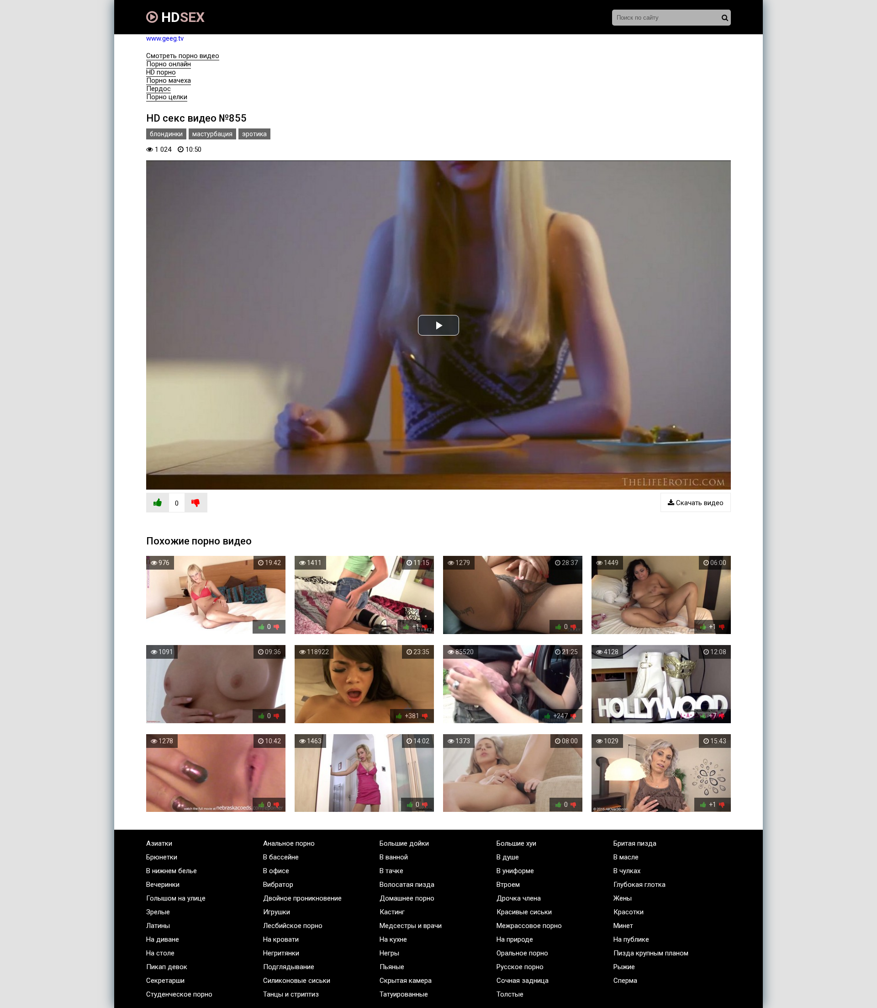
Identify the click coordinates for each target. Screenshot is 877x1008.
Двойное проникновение (302, 898)
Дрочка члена (519, 898)
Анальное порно (289, 843)
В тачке (391, 871)
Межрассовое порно (529, 926)
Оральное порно (522, 953)
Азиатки (159, 843)
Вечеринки (163, 884)
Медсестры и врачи (411, 926)
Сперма (625, 980)
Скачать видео (699, 503)
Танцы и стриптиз (291, 994)
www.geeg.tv (165, 38)
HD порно (161, 72)
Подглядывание (288, 967)
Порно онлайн (168, 64)
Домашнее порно (407, 898)
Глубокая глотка (639, 884)
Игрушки (276, 912)
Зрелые (158, 912)
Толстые (510, 994)
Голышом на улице (176, 898)
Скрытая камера (406, 980)
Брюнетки (161, 857)
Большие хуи (516, 843)
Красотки (628, 912)
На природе (515, 939)
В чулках (626, 871)
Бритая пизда (634, 843)
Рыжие (624, 967)
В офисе (276, 871)
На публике (631, 939)
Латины (158, 926)
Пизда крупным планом (650, 953)
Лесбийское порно (292, 926)
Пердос (158, 89)
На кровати (281, 939)
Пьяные (392, 967)
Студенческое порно (179, 994)
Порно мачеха (168, 80)
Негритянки (281, 953)
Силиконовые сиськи (296, 980)
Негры (389, 953)
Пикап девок (166, 967)
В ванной (394, 857)
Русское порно (520, 967)
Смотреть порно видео (182, 56)
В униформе (515, 871)
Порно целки (166, 97)
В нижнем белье (171, 871)
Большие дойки (404, 843)
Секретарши (165, 980)
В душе (508, 857)
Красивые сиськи (524, 912)
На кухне (393, 939)
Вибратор (278, 884)
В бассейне (281, 857)
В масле (626, 857)
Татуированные (404, 994)
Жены (622, 898)
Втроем (508, 884)
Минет (623, 926)
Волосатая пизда (407, 884)
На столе (160, 953)
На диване (162, 939)
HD (181, 17)
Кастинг (392, 912)
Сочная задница (523, 980)
